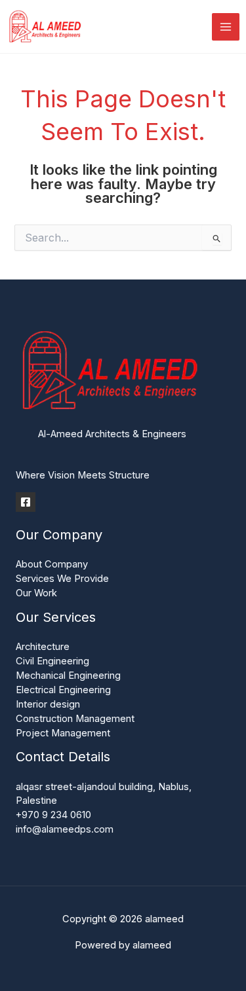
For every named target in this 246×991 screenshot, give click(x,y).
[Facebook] (25, 502)
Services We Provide (62, 579)
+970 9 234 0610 (53, 815)
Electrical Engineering (63, 690)
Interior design (48, 704)
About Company (52, 564)
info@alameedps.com (64, 829)
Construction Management (75, 719)
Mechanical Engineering (68, 675)
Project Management (63, 733)
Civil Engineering (52, 661)
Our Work (36, 593)
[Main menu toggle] (225, 27)
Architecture (43, 647)
